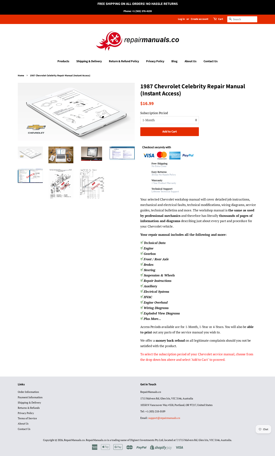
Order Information (28, 392)
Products (63, 61)
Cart (220, 19)
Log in (181, 19)
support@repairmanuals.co (164, 418)
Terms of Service (27, 418)
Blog (174, 61)
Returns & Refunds (29, 408)
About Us (190, 61)
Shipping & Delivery (89, 61)
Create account (199, 19)
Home (21, 75)
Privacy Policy (155, 61)
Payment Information (30, 397)
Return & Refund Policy (124, 61)
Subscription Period (154, 113)
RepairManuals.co (74, 440)
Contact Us (211, 61)
